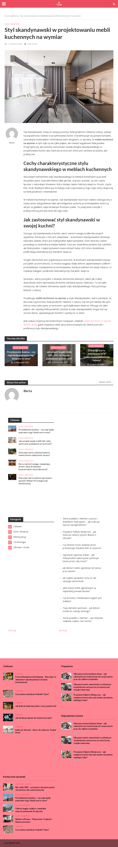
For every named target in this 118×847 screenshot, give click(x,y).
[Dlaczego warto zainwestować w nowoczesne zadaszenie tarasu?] (12, 451)
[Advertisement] (82, 464)
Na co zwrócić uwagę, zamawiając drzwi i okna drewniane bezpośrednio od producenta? (34, 467)
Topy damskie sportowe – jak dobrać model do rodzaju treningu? (81, 609)
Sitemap (12, 630)
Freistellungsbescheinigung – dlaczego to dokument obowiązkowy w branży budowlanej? (35, 679)
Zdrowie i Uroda (23, 784)
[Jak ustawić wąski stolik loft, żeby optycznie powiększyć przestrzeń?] (12, 439)
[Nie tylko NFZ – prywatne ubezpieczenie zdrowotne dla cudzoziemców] (8, 786)
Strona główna (11, 15)
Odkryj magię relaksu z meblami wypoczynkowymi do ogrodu (30, 810)
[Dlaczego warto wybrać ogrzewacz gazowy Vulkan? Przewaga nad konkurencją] (12, 476)
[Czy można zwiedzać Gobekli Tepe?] (8, 693)
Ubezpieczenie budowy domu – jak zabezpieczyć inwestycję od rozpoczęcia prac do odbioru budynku (93, 676)
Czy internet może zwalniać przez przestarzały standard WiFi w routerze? (82, 546)
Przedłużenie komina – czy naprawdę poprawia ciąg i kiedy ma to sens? (21, 355)
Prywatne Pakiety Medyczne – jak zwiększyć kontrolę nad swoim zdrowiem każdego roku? (93, 697)
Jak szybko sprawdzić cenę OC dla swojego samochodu (79, 579)
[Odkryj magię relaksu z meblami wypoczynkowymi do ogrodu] (8, 807)
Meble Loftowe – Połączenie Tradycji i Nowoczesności (33, 820)
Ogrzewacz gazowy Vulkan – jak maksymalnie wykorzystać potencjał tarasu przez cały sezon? (81, 558)
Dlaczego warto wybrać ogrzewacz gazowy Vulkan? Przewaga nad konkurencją (35, 481)
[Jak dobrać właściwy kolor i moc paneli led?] (8, 705)
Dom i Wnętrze (12, 24)
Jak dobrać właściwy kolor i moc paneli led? (35, 706)
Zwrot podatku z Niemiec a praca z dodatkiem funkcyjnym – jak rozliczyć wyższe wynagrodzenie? (81, 521)
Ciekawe (19, 674)
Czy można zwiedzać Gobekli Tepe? (32, 694)
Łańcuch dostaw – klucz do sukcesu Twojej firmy (35, 731)
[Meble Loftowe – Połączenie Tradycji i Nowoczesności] (8, 818)
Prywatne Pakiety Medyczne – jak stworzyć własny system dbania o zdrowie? (79, 535)
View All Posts (105, 382)
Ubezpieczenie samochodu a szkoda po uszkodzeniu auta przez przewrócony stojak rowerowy (92, 687)
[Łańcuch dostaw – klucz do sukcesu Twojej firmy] (8, 729)
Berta (11, 142)
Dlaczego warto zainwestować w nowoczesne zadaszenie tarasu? (97, 355)
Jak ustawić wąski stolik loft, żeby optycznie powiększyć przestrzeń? (59, 355)
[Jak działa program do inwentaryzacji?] (8, 717)
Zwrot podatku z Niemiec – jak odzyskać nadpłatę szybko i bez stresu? (83, 619)
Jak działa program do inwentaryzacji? (33, 718)
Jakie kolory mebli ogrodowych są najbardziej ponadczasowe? (79, 589)
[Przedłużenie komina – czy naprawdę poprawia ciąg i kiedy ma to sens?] (12, 428)
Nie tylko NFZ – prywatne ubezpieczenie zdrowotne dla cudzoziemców (35, 788)
